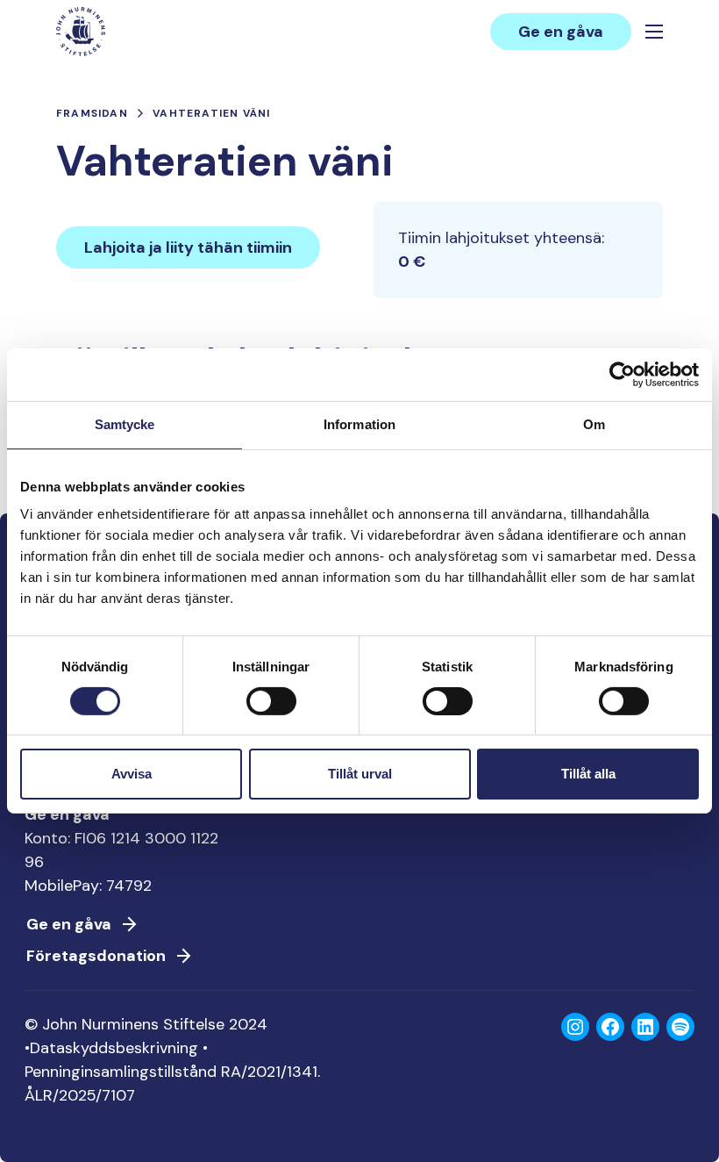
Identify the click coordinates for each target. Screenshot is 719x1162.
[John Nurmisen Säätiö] (80, 31)
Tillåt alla (588, 773)
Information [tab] (359, 424)
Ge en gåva (560, 31)
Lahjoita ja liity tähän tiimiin (188, 247)
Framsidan (92, 113)
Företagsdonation (96, 955)
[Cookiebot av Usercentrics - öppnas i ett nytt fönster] (622, 375)
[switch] (271, 708)
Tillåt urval (360, 773)
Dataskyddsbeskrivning (114, 1047)
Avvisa (131, 773)
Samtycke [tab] (125, 424)
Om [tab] (594, 424)
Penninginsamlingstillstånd (121, 1071)
